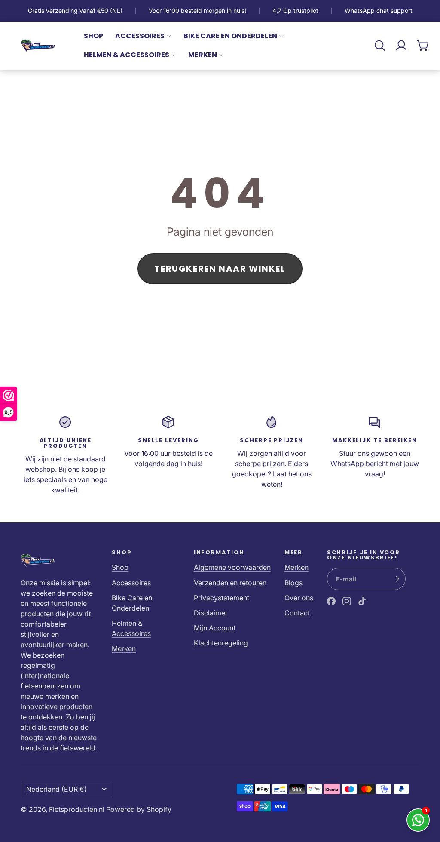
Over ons (298, 597)
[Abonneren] (397, 579)
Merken (202, 55)
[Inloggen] (401, 45)
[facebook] (331, 601)
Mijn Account (214, 628)
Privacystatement (221, 597)
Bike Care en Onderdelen (230, 36)
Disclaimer (211, 612)
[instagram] (346, 601)
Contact (297, 612)
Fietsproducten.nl (76, 809)
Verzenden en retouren (230, 582)
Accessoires (140, 36)
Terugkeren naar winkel (219, 269)
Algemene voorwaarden (232, 567)
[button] (379, 45)
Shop (93, 36)
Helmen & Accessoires (126, 55)
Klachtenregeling (221, 643)
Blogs (293, 582)
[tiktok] (362, 601)
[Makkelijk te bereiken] (374, 455)
